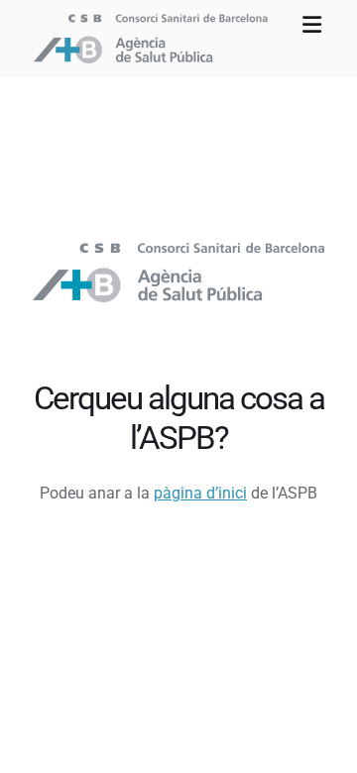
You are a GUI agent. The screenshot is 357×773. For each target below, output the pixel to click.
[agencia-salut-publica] (178, 250)
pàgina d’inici (200, 493)
